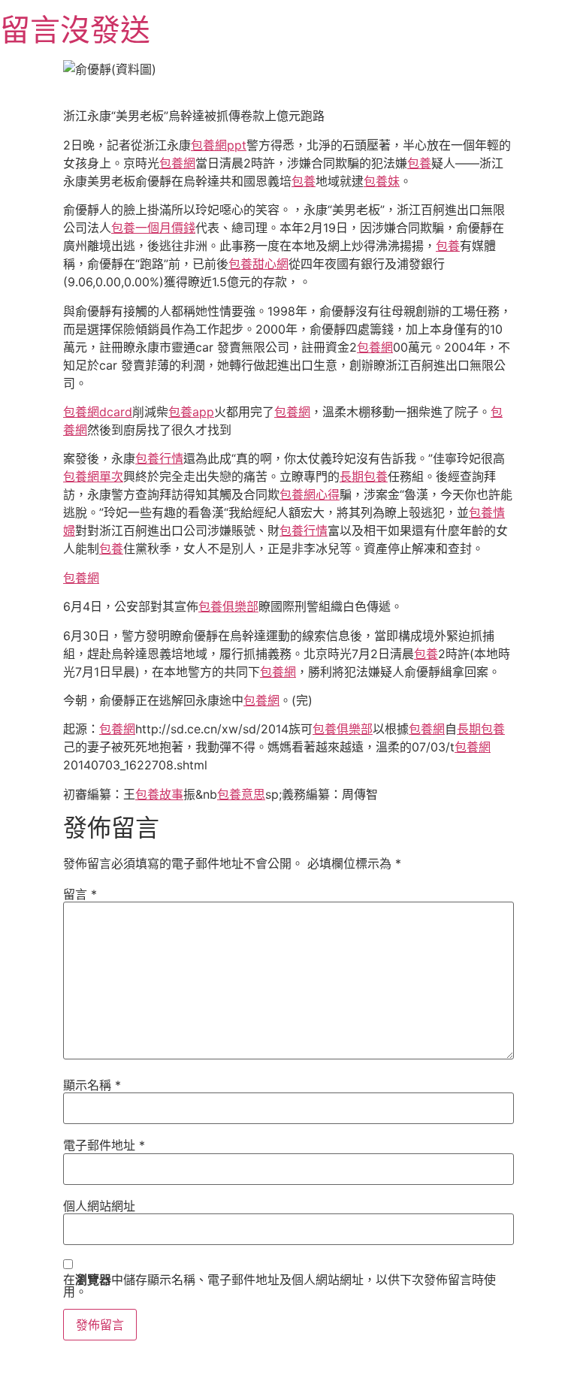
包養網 (177, 163)
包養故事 (159, 794)
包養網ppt (218, 145)
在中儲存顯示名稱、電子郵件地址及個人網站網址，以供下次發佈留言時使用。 (279, 1286)
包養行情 (159, 458)
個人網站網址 (99, 1206)
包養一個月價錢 (153, 227)
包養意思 (241, 794)
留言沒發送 (75, 29)
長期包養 (364, 476)
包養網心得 (309, 494)
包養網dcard (97, 411)
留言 (80, 894)
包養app (191, 411)
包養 (419, 163)
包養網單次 (93, 476)
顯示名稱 (92, 1085)
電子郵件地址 (104, 1145)
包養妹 (382, 181)
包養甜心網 (258, 263)
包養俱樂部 (228, 606)
